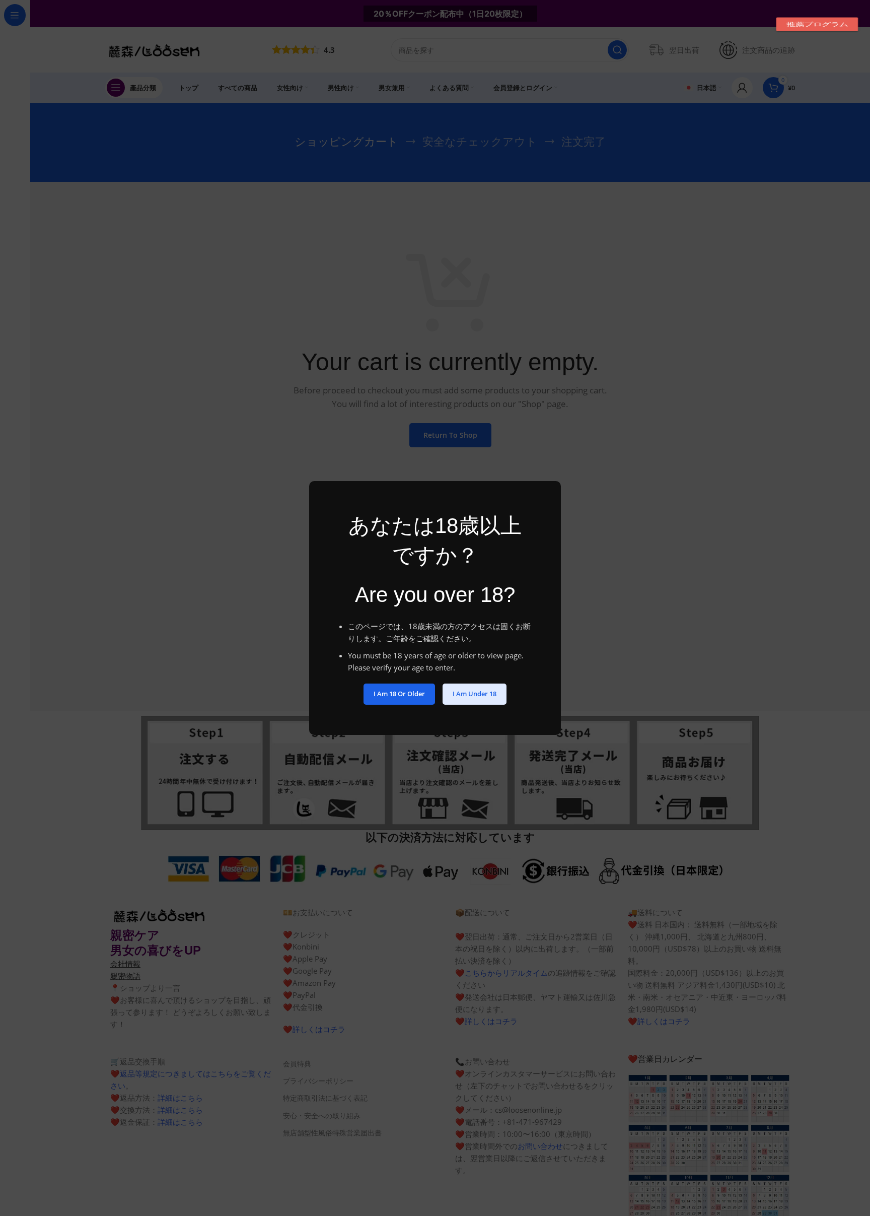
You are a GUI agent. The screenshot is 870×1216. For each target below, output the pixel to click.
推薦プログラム (817, 24)
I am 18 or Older (399, 693)
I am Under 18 (474, 693)
